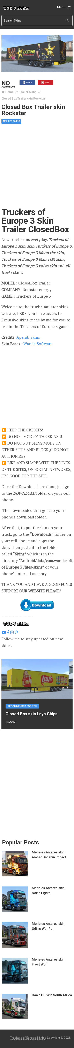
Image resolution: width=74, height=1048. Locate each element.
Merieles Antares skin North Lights (48, 890)
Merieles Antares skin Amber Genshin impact (49, 854)
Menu (61, 7)
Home (9, 92)
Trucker (11, 721)
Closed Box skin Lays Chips (32, 713)
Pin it (46, 82)
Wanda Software (38, 343)
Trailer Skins (27, 92)
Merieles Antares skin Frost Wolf (48, 961)
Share (28, 82)
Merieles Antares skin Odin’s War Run (48, 926)
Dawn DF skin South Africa (52, 995)
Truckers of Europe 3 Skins (28, 1037)
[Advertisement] (37, 169)
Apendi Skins (28, 337)
